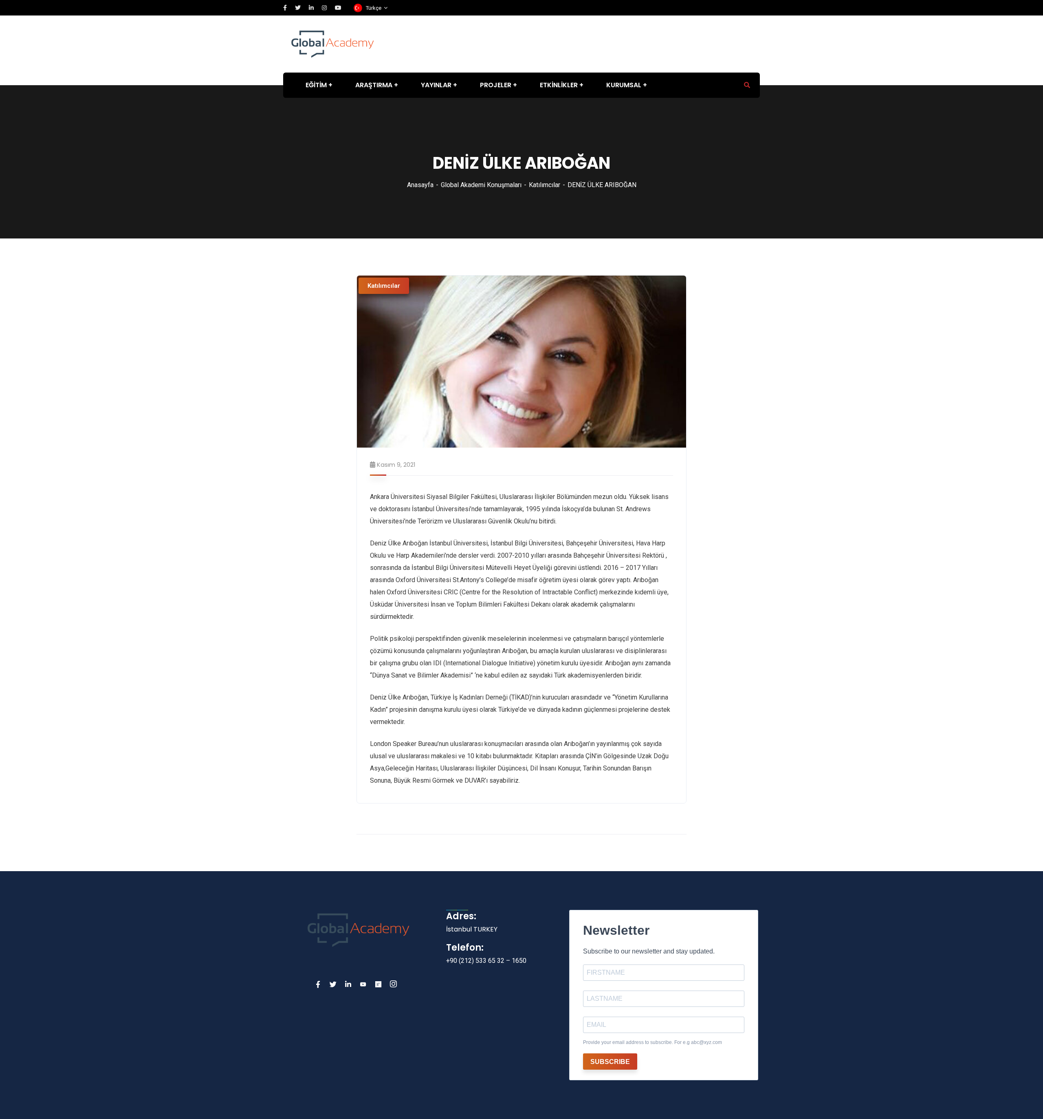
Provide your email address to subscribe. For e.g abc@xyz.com (652, 1042)
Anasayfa (420, 185)
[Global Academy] (332, 43)
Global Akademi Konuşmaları (481, 185)
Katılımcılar (544, 185)
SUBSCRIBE (610, 1061)
